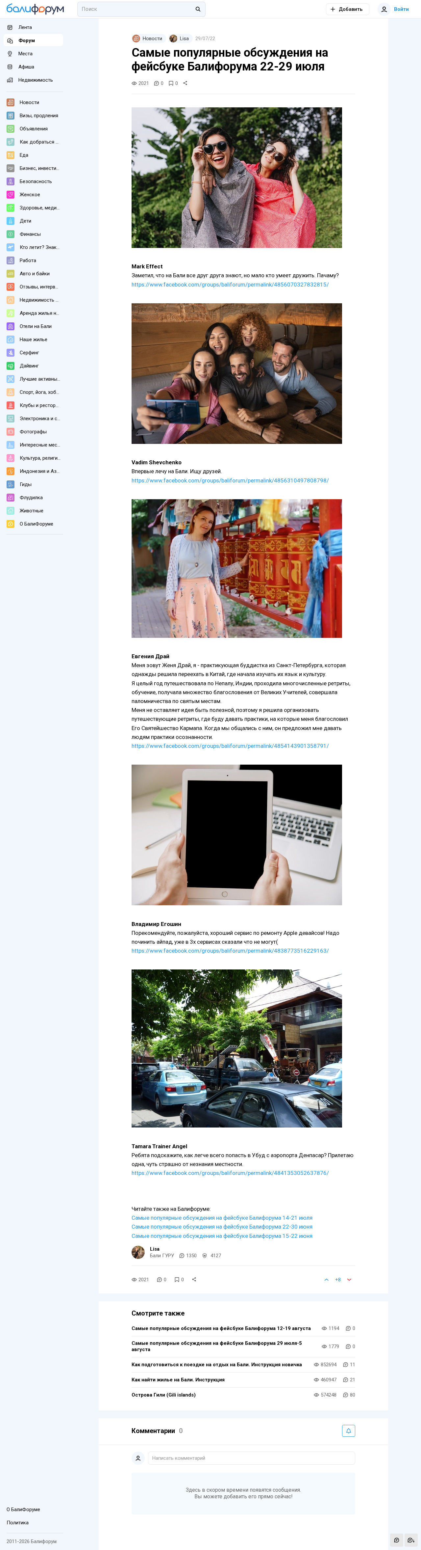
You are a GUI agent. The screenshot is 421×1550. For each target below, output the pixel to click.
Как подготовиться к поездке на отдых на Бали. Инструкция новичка (217, 1365)
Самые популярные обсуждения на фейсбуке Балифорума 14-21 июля (222, 1217)
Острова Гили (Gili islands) (164, 1395)
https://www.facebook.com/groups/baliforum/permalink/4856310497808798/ (230, 480)
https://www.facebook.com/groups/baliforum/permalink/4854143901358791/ (230, 746)
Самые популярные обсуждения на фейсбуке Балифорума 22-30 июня (222, 1226)
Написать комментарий (178, 1458)
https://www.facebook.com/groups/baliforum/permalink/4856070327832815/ (230, 284)
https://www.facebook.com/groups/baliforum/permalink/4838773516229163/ (230, 950)
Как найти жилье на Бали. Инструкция (178, 1380)
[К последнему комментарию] (411, 1540)
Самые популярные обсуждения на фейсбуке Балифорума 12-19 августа (221, 1328)
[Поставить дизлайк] (349, 1280)
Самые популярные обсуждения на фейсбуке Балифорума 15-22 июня (222, 1236)
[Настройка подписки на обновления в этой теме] (348, 1431)
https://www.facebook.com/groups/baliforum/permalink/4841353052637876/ (230, 1173)
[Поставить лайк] (327, 1280)
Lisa (155, 1249)
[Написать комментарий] (396, 1540)
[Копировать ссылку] (185, 83)
